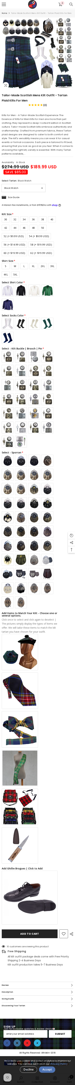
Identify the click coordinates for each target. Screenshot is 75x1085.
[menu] (4, 4)
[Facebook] (6, 1043)
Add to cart (29, 934)
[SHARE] (70, 934)
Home (4, 13)
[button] (37, 105)
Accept (47, 1069)
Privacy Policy (59, 1063)
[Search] (71, 4)
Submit (60, 1034)
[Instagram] (17, 1043)
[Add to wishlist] (63, 933)
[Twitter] (37, 1043)
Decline (28, 1069)
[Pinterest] (27, 1043)
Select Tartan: (16, 180)
